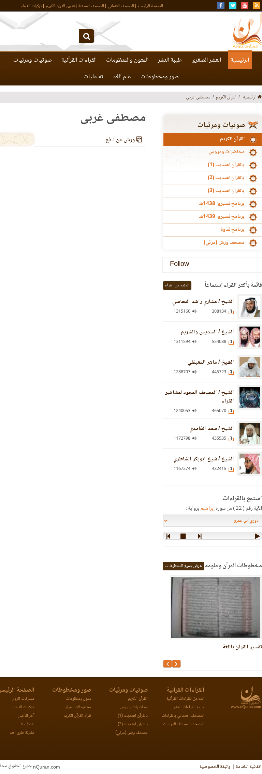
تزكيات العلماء (31, 6)
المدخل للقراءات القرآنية (185, 698)
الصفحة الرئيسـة (150, 6)
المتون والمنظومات (127, 60)
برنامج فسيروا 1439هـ (222, 216)
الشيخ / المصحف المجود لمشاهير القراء (199, 397)
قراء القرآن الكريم (77, 716)
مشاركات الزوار (23, 698)
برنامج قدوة (232, 229)
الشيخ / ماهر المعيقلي (211, 362)
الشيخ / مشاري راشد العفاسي (203, 301)
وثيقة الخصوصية (215, 767)
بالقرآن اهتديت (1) (226, 165)
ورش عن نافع (120, 140)
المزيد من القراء (177, 285)
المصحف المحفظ (91, 6)
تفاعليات (93, 77)
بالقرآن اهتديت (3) (226, 191)
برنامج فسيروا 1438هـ (222, 204)
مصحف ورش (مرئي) (224, 242)
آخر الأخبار (26, 716)
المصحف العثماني (121, 6)
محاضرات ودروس (227, 152)
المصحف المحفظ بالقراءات (183, 724)
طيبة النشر (170, 60)
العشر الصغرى (206, 60)
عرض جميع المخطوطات (183, 566)
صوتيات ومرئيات (32, 60)
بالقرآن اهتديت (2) (226, 178)
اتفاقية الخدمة (248, 767)
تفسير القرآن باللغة (242, 647)
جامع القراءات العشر (188, 707)
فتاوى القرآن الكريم (60, 6)
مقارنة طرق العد (22, 733)
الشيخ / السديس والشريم (207, 332)
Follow (179, 264)
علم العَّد (122, 77)
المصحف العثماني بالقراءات (183, 716)
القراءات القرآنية (79, 60)
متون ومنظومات (78, 698)
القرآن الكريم (232, 139)
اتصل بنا (27, 724)
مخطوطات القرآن (77, 707)
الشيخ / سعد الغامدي (211, 428)
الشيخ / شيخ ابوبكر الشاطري (203, 459)
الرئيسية (240, 60)
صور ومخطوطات (160, 77)
